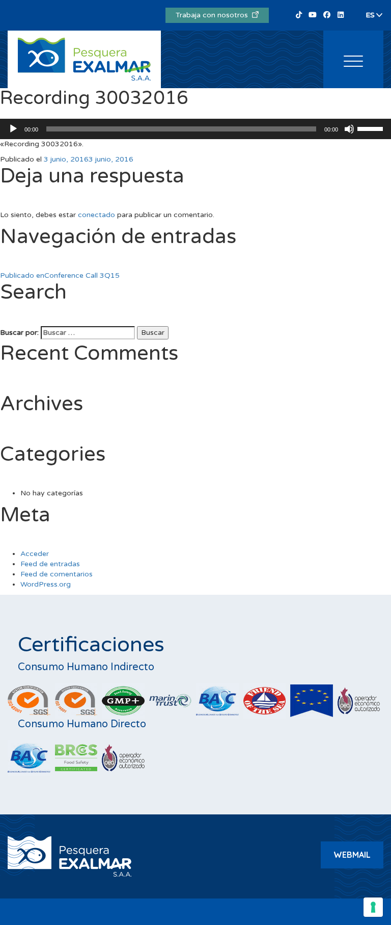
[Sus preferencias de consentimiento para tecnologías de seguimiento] (373, 907)
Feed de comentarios (56, 574)
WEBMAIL (352, 855)
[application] (195, 129)
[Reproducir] (13, 129)
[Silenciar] (349, 129)
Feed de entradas (50, 564)
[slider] (371, 128)
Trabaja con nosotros (214, 15)
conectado (96, 214)
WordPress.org (45, 584)
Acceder (34, 553)
